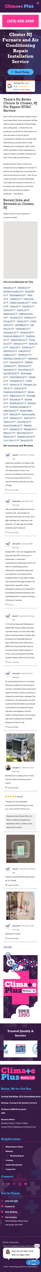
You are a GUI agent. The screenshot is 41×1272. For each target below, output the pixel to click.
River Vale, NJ (15, 399)
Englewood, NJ (9, 313)
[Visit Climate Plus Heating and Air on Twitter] (8, 1184)
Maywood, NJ (15, 362)
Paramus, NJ (14, 384)
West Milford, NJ (23, 433)
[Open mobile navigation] (38, 3)
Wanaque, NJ (15, 429)
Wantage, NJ (29, 429)
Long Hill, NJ (23, 351)
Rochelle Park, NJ (16, 403)
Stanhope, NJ (15, 418)
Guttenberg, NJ (21, 328)
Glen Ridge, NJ (20, 325)
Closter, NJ (14, 306)
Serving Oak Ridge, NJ (11, 1096)
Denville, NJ (27, 306)
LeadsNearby (32, 1266)
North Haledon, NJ (17, 377)
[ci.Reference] (20, 748)
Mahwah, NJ (23, 354)
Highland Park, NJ (18, 340)
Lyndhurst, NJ (8, 354)
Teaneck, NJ (8, 421)
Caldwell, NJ (14, 299)
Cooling (9, 1160)
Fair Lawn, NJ (15, 317)
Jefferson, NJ (18, 343)
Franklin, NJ (21, 321)
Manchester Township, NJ (13, 358)
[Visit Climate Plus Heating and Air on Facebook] (3, 1184)
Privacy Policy (25, 1246)
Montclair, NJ (23, 366)
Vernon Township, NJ (11, 425)
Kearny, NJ (14, 347)
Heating (9, 1151)
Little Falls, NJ (8, 351)
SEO (22, 1266)
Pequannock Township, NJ (13, 392)
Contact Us (10, 1169)
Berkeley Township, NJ (12, 291)
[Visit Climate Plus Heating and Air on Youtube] (25, 1184)
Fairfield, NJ (29, 317)
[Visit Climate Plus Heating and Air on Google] (20, 1184)
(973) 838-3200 (20, 21)
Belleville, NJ (23, 287)
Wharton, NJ (8, 436)
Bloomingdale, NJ (17, 295)
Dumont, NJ (8, 310)
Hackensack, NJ (9, 332)
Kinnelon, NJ (27, 347)
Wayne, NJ (7, 433)
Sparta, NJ (14, 414)
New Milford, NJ (10, 373)
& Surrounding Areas (31, 1096)
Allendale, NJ (8, 287)
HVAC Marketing (10, 1266)
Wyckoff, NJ (25, 440)
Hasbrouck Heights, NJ (12, 336)
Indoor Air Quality (14, 1165)
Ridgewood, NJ (16, 395)
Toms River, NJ (23, 421)
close (37, 1246)
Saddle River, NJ (9, 410)
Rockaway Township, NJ (19, 407)
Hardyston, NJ (26, 332)
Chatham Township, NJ (19, 302)
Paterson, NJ (19, 388)
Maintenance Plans (14, 1147)
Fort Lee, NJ (8, 321)
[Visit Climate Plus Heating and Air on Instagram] (14, 1184)
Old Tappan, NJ (16, 380)
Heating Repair (17, 1156)
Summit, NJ (28, 418)
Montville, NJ (8, 369)
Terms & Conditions (10, 1246)
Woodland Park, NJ (25, 436)
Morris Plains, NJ (24, 369)
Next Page (7, 947)
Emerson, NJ (22, 310)
